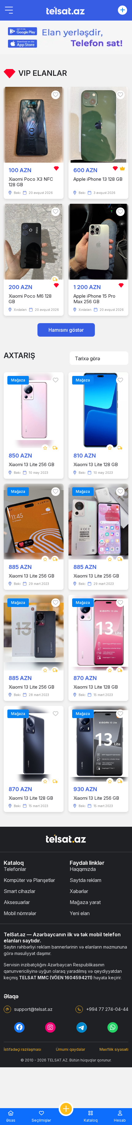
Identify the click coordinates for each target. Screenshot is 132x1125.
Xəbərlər (79, 891)
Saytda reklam (85, 880)
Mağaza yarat (85, 902)
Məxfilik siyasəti (113, 1049)
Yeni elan (80, 913)
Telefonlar (15, 869)
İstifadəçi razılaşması (22, 1049)
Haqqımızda (83, 869)
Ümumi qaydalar (70, 1049)
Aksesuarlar (17, 902)
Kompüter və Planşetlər (29, 880)
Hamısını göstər (66, 330)
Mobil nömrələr (20, 913)
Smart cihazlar (19, 891)
